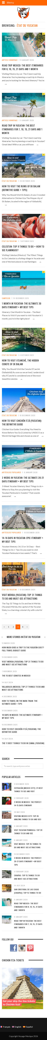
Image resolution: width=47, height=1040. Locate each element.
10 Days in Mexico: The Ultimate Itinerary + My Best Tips (22, 716)
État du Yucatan (9, 181)
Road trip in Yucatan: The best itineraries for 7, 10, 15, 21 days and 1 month (22, 129)
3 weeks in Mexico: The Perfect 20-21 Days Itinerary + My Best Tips (28, 861)
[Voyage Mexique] (23, 13)
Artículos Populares (11, 472)
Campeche (6, 298)
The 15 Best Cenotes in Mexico (16, 675)
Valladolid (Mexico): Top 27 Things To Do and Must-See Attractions (23, 688)
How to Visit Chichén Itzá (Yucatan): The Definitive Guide (21, 730)
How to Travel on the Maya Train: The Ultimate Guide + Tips (19, 702)
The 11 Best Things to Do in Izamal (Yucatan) (23, 743)
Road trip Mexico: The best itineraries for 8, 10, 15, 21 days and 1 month (28, 906)
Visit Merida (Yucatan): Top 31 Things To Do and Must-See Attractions (22, 663)
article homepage (10, 60)
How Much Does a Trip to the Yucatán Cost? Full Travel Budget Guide (23, 649)
